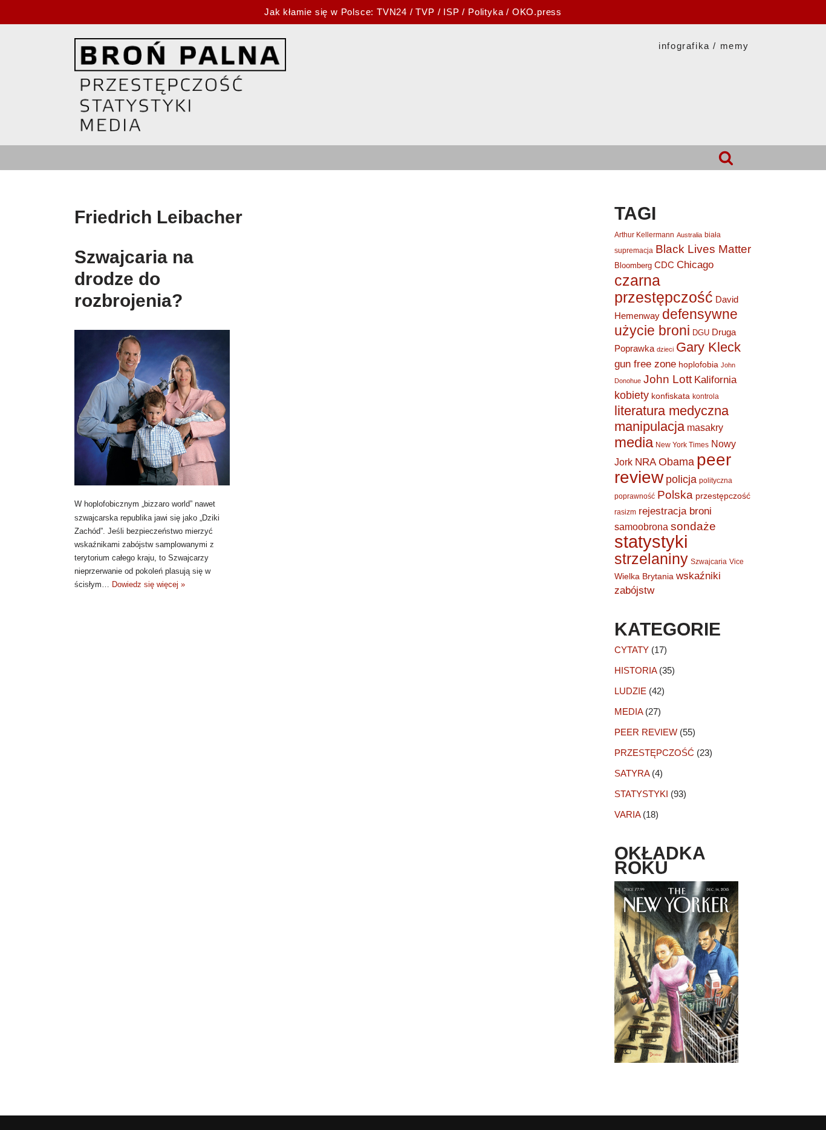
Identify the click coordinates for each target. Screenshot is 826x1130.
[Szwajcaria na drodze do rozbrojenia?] (152, 407)
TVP (424, 12)
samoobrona (641, 527)
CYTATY (631, 650)
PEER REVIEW (645, 732)
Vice (736, 561)
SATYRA (631, 773)
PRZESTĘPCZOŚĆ (654, 752)
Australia (689, 234)
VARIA (627, 814)
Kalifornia (715, 380)
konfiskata (670, 396)
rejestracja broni (675, 511)
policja (681, 479)
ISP (451, 12)
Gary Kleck (708, 347)
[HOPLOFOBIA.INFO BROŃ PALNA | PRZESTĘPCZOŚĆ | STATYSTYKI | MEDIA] (180, 84)
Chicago (695, 265)
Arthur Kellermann (644, 235)
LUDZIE (630, 691)
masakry (705, 427)
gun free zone (645, 364)
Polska (675, 494)
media (633, 442)
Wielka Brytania (644, 576)
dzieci (665, 349)
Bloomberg (633, 265)
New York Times (682, 445)
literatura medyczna (671, 410)
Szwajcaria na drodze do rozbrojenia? (133, 278)
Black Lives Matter (703, 249)
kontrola (705, 396)
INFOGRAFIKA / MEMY (704, 46)
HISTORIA (635, 670)
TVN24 (392, 12)
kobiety (631, 395)
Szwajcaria (709, 561)
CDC (664, 265)
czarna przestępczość (663, 289)
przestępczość (722, 496)
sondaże (693, 526)
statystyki (651, 541)
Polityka (485, 12)
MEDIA (628, 711)
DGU (700, 332)
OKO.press (537, 12)
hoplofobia (698, 364)
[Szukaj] (725, 157)
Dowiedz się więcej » (148, 584)
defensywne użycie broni (676, 322)
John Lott (667, 379)
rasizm (625, 512)
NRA (645, 462)
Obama (676, 462)
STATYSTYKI (641, 794)
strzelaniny (651, 559)
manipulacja (649, 426)
